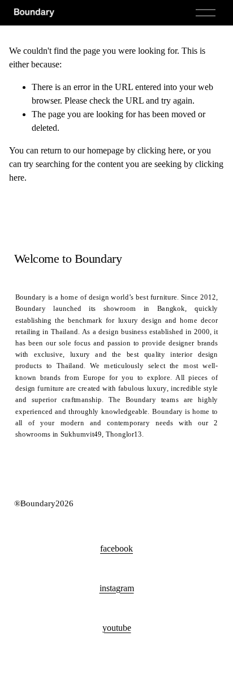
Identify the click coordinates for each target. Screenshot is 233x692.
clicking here (160, 150)
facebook (116, 548)
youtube (116, 628)
